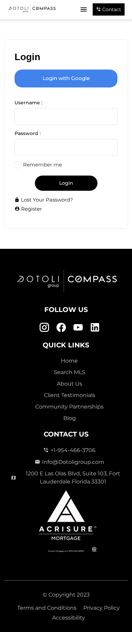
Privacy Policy (101, 608)
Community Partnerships (69, 406)
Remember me (42, 164)
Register (31, 209)
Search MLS (69, 372)
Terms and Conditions (46, 608)
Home (69, 361)
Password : (28, 133)
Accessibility (68, 617)
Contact (111, 9)
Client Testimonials (69, 395)
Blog (69, 418)
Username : (28, 103)
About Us (69, 383)
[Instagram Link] (44, 327)
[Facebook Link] (61, 327)
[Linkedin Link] (95, 327)
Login (66, 183)
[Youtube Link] (78, 327)
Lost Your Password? (46, 199)
